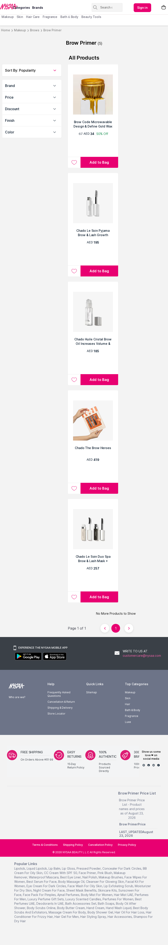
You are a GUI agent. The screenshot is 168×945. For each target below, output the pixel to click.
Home (5, 30)
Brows (34, 30)
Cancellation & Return (61, 701)
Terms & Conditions (45, 844)
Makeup (8, 17)
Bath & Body (69, 17)
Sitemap (91, 692)
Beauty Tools (91, 17)
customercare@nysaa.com (142, 655)
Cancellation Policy (100, 844)
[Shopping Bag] (163, 8)
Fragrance (50, 17)
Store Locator (56, 713)
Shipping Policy (73, 844)
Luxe (128, 722)
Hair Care (33, 17)
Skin (20, 17)
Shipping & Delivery (60, 707)
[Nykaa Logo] (6, 6)
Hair (127, 704)
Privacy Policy (127, 844)
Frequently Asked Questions (58, 694)
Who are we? (17, 697)
